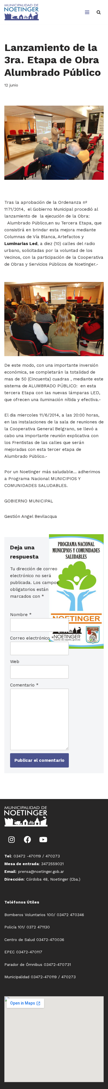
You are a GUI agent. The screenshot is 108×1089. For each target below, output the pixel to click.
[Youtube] (43, 839)
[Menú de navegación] (87, 12)
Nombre (21, 614)
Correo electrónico (32, 638)
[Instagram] (11, 839)
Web (14, 661)
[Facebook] (27, 839)
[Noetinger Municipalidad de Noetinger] (21, 12)
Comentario (24, 685)
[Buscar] (98, 12)
